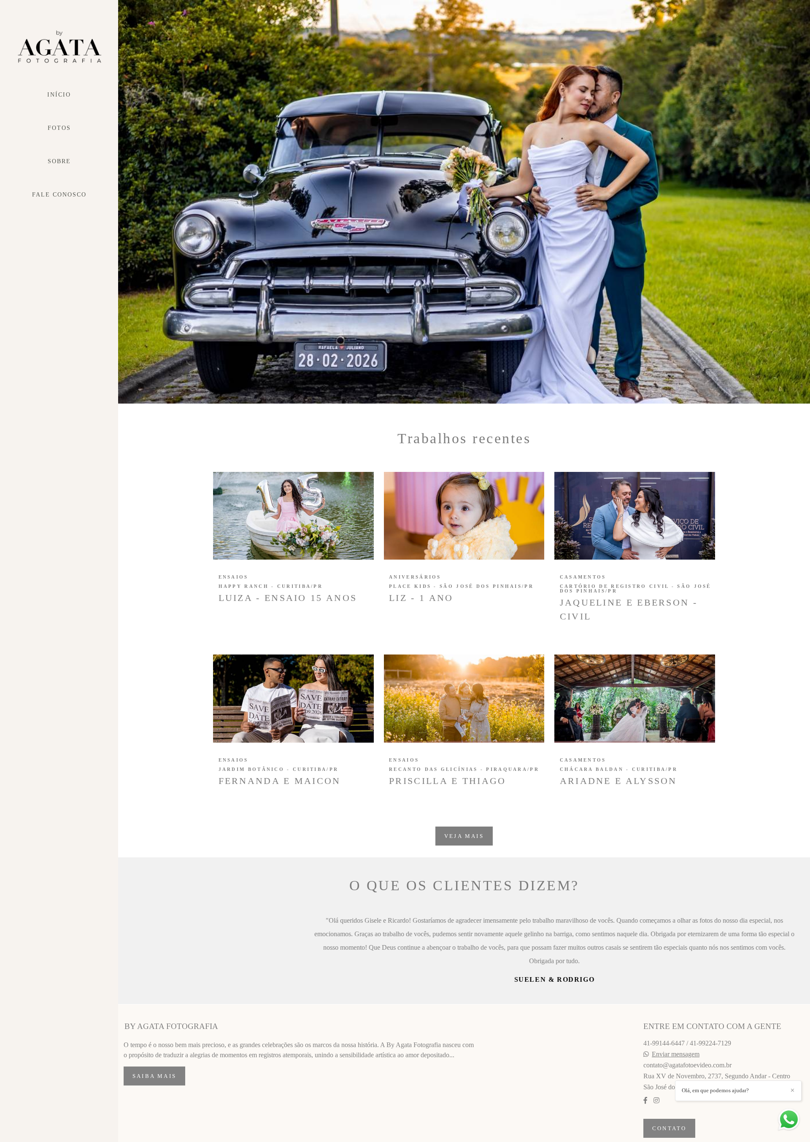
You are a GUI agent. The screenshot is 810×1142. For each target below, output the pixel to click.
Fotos (59, 128)
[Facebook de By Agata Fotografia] (645, 1100)
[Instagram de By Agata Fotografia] (656, 1100)
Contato (669, 1128)
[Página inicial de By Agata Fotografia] (59, 47)
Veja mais (464, 836)
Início (59, 95)
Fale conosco (59, 194)
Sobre (59, 161)
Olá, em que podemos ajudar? (715, 1090)
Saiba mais (154, 1076)
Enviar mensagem (675, 1054)
